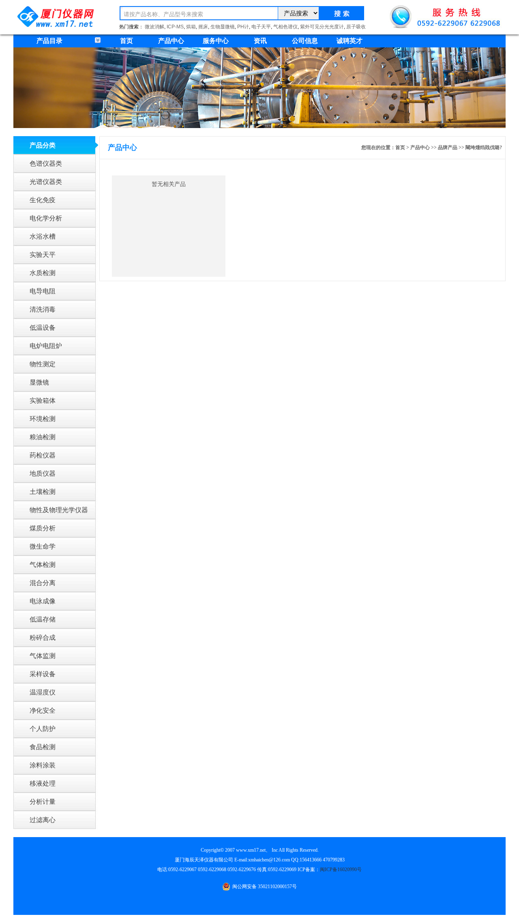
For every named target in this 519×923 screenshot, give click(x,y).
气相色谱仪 (285, 27)
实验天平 (43, 254)
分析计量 (43, 801)
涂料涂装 (43, 765)
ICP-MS (175, 27)
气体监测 (43, 655)
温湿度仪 (43, 692)
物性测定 (43, 364)
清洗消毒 (43, 309)
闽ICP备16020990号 (341, 869)
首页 (126, 40)
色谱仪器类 (46, 163)
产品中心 (171, 40)
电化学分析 (46, 218)
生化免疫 (43, 200)
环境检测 (43, 418)
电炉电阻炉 (46, 345)
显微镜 (39, 382)
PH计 (243, 27)
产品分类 (43, 145)
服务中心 (216, 40)
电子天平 (261, 27)
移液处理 (43, 783)
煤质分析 (43, 528)
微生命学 (43, 546)
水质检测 (43, 272)
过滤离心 (43, 819)
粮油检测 (43, 437)
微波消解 (154, 27)
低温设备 (43, 327)
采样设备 (43, 674)
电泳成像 (43, 601)
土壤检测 (43, 491)
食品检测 (43, 747)
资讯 (260, 40)
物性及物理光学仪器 (59, 509)
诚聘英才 (349, 40)
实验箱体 (43, 400)
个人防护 (43, 728)
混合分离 (43, 582)
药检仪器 (43, 455)
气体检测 (43, 564)
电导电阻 (43, 291)
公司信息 (305, 40)
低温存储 (43, 619)
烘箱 (191, 27)
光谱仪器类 (46, 181)
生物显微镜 (222, 27)
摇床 (203, 27)
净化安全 (43, 710)
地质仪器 (43, 473)
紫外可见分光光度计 (322, 27)
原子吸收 (356, 27)
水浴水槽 (43, 236)
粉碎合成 (43, 637)
